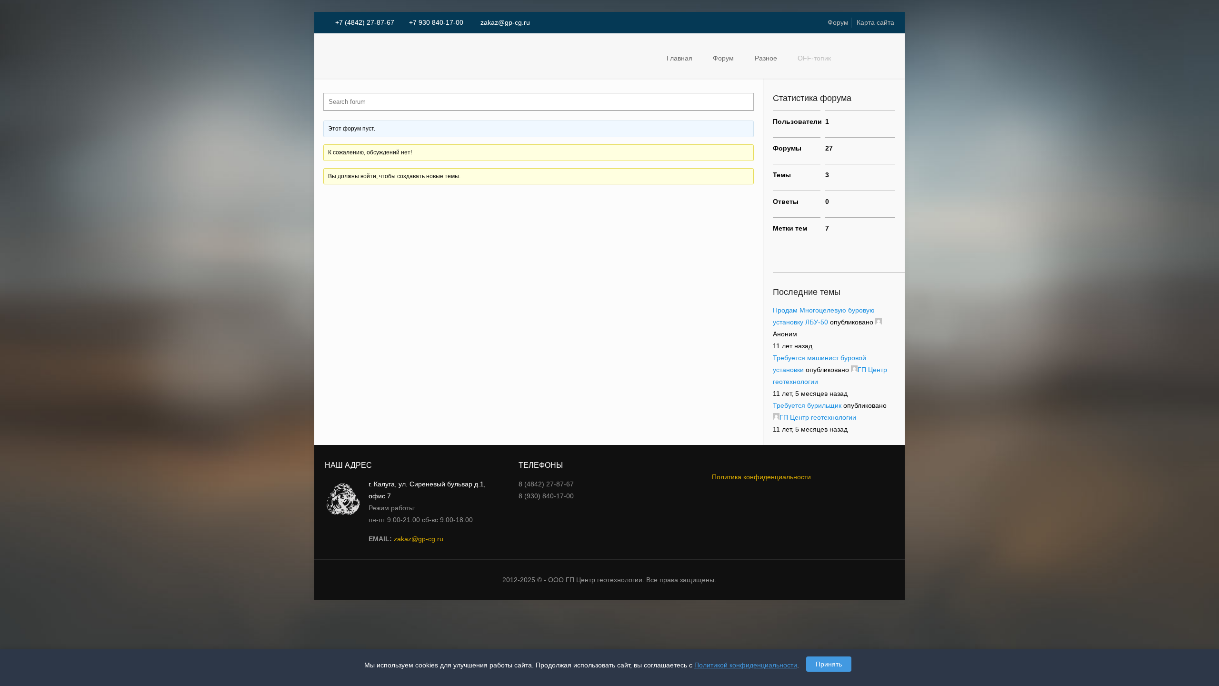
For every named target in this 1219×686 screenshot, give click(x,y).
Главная (679, 58)
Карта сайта (875, 22)
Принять (829, 664)
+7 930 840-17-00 (436, 22)
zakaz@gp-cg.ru (504, 22)
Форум (838, 22)
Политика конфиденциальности (761, 477)
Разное (766, 58)
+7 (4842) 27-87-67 (364, 22)
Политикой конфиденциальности (745, 665)
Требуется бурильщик (807, 405)
